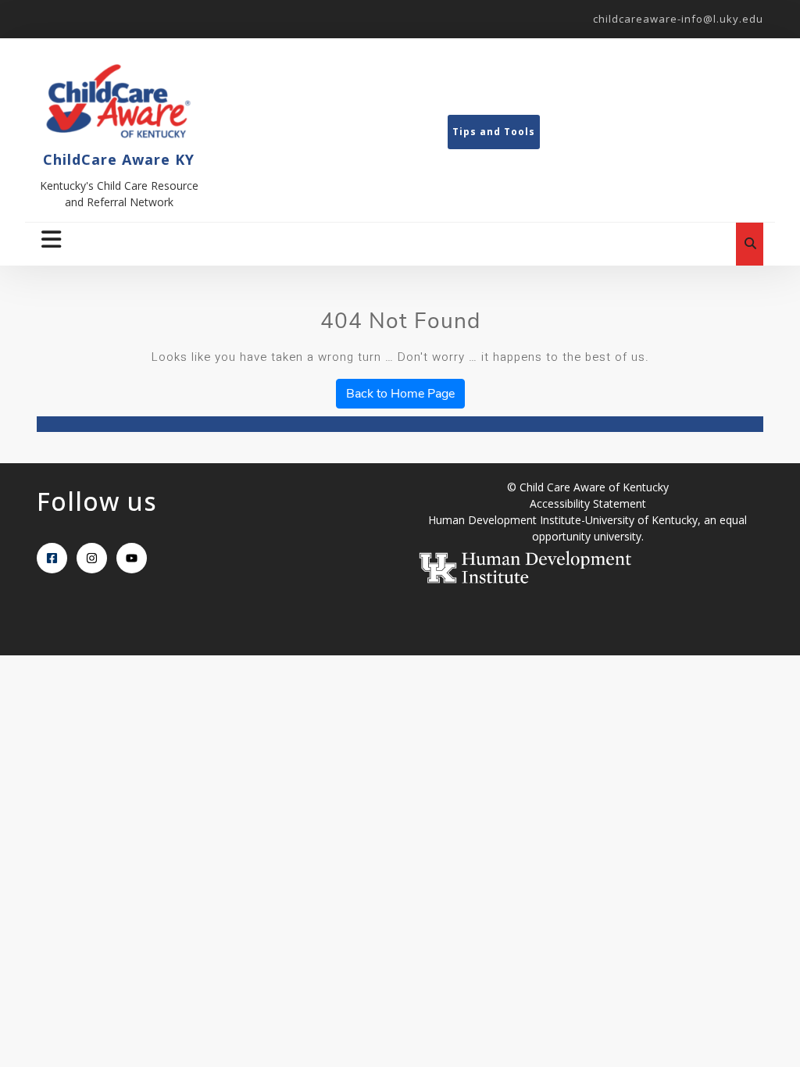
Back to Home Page (400, 393)
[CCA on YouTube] (131, 558)
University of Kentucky (641, 519)
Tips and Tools (493, 131)
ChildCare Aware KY (119, 159)
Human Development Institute (504, 519)
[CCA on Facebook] (52, 558)
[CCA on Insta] (92, 558)
